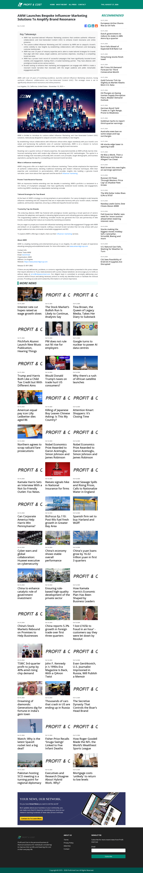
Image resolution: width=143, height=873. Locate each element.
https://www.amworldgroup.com (35, 262)
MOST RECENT (61, 4)
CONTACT (82, 4)
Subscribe (108, 856)
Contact (66, 849)
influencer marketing (70, 173)
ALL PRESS (72, 4)
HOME (52, 4)
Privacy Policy (68, 843)
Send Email (26, 255)
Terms (66, 840)
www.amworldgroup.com (79, 246)
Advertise (67, 846)
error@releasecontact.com (40, 274)
